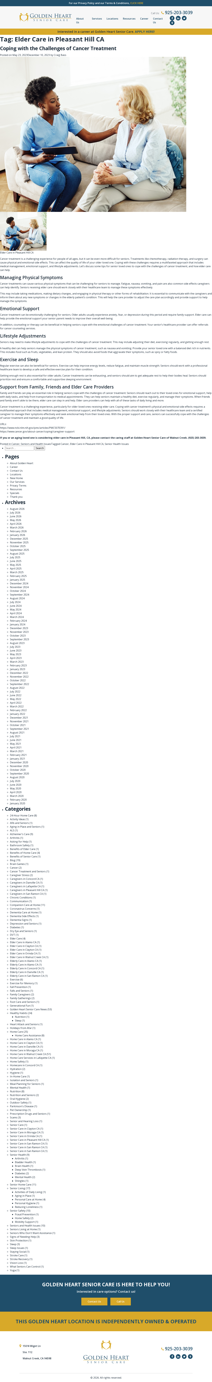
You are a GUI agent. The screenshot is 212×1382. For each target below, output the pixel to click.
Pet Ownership (18, 1110)
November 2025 (19, 542)
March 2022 (17, 706)
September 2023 (19, 639)
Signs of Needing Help (23, 1236)
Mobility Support (25, 1222)
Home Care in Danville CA (24, 1046)
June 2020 (15, 784)
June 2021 (15, 740)
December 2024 (19, 583)
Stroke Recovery (19, 1259)
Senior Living (17, 1188)
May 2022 (15, 699)
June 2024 (15, 606)
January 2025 (17, 579)
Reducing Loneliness (27, 1207)
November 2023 (19, 632)
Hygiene (15, 1072)
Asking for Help (19, 841)
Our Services (17, 482)
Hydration (16, 1069)
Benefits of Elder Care (22, 849)
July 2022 (15, 691)
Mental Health (18, 1087)
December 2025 (19, 538)
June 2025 (15, 561)
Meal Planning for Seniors (25, 1084)
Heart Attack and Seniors (24, 1024)
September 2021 (19, 729)
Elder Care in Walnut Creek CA (27, 957)
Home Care (16, 1031)
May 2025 (15, 565)
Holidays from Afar (21, 1028)
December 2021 (19, 717)
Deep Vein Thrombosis (28, 1169)
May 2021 (15, 743)
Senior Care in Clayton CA (25, 1128)
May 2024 (15, 609)
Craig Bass (60, 55)
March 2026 (17, 527)
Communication (19, 901)
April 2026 (16, 523)
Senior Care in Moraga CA (25, 1132)
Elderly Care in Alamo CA (24, 961)
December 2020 (19, 762)
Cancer (15, 444)
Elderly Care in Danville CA (25, 972)
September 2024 (19, 594)
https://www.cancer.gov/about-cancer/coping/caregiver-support (37, 431)
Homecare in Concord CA (24, 1065)
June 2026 (15, 516)
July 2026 (15, 512)
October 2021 (18, 725)
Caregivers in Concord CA (24, 879)
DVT (12, 935)
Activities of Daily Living (28, 1192)
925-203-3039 (178, 12)
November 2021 (19, 721)
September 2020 (19, 773)
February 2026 (18, 531)
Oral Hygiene (17, 1099)
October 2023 (18, 635)
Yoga (13, 1270)
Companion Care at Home (25, 905)
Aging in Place (23, 1195)
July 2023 (15, 647)
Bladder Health (23, 1162)
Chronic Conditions (21, 897)
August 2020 (17, 777)
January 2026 (17, 535)
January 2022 (17, 714)
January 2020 (17, 803)
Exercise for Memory (22, 983)
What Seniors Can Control (25, 1266)
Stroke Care (17, 1255)
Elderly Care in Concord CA (25, 968)
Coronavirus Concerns (23, 908)
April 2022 (16, 702)
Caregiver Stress (19, 875)
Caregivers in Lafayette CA (25, 886)
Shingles (20, 1181)
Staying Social (18, 1251)
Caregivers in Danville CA (24, 882)
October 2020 (18, 770)
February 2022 (18, 710)
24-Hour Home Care (21, 815)
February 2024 (18, 620)
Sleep (18, 1020)
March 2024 (17, 617)
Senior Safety (17, 1210)
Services (97, 18)
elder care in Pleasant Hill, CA (71, 437)
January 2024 (17, 624)
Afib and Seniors (19, 823)
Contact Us (158, 20)
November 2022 (19, 676)
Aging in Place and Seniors (25, 826)
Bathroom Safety (20, 845)
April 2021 (16, 747)
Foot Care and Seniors (23, 1002)
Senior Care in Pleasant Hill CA (27, 1140)
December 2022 (19, 673)
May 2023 (15, 654)
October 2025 (18, 546)
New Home (16, 478)
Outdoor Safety (19, 1102)
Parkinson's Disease (22, 1106)
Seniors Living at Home (23, 1229)
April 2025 (16, 568)
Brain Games (17, 864)
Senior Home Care (20, 1184)
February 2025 (18, 576)
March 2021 (17, 751)
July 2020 (15, 781)
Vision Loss (16, 1263)
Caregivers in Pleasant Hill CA (27, 890)
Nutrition (20, 1017)
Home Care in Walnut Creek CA (28, 1054)
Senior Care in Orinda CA (24, 1136)
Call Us (120, 1301)
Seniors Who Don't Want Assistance (31, 1233)
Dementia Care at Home (24, 912)
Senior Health (18, 1154)
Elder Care (16, 938)
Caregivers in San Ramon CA (26, 893)
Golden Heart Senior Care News (28, 1009)
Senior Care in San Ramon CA (27, 1143)
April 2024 (16, 613)
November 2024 (19, 587)
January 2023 (17, 669)
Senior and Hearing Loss (24, 1121)
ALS (12, 830)
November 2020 (19, 766)
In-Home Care (18, 1076)
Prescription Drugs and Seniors (28, 1113)
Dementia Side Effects (22, 916)
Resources (129, 18)
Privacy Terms (18, 485)
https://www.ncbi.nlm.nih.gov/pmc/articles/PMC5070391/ (32, 427)
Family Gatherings (20, 998)
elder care (205, 266)
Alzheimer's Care (19, 834)
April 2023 (16, 658)
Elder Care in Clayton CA (24, 946)
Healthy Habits (18, 1013)
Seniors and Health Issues (36, 444)
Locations (112, 18)
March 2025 (17, 572)
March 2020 (17, 796)
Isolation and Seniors (22, 1080)
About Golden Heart (21, 463)
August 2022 (17, 688)
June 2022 (15, 695)
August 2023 (17, 643)
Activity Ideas (17, 819)
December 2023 (19, 628)
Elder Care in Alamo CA (23, 942)
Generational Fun (20, 1005)
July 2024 (15, 602)
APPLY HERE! (145, 32)
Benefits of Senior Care (23, 856)
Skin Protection (19, 1240)
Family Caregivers (20, 994)
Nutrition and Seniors (22, 1095)
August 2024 (17, 598)
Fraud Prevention (25, 1214)
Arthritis (15, 838)
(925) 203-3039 (196, 437)
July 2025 (15, 557)
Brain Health (22, 1166)
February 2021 (18, 755)
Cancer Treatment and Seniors (28, 871)
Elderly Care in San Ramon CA (27, 976)
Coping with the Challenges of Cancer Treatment (58, 48)
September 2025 (19, 550)
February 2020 (18, 799)
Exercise (14, 979)
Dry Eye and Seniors (21, 931)
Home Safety (17, 1061)
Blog (12, 860)
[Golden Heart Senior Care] (106, 1352)
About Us (80, 20)
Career (144, 18)
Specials (14, 493)
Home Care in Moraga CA (24, 1050)
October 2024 (18, 591)
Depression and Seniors (24, 923)
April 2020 (16, 792)
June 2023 (15, 650)
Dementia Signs (19, 920)
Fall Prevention (18, 987)
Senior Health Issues (117, 444)
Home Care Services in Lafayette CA (30, 1058)
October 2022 (18, 680)
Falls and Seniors (19, 990)
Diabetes (15, 927)
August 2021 (17, 732)
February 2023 (18, 665)
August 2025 (17, 553)
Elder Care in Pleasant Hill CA (87, 444)
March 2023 (17, 661)
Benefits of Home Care (23, 852)
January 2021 (17, 758)
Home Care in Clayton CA (24, 1043)
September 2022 (19, 684)
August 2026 (17, 509)
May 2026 (15, 520)
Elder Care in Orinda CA (23, 953)
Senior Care (17, 1125)
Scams (13, 1117)
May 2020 (15, 788)
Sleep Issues (17, 1248)
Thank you (16, 496)
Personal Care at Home (28, 1199)
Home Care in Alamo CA (23, 1039)
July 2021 (15, 736)
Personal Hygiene (25, 1203)
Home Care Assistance (28, 1035)
